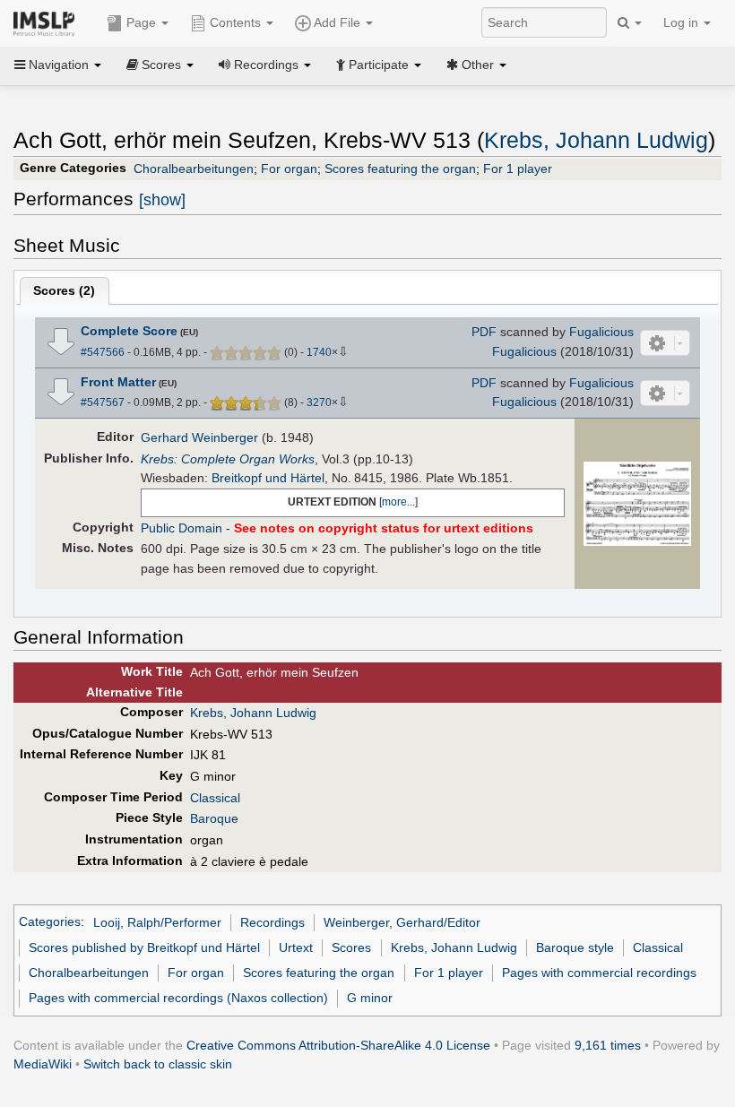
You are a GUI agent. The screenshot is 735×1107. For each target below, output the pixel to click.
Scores (351, 947)
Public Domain (181, 528)
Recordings (272, 922)
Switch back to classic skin (157, 1064)
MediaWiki (42, 1064)
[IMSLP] (48, 22)
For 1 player (517, 168)
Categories (50, 922)
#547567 (103, 402)
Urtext (296, 947)
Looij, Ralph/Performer (157, 922)
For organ (289, 168)
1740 (319, 352)
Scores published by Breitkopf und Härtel (144, 947)
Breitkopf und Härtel (268, 478)
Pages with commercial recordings (599, 972)
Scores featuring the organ (400, 168)
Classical (215, 798)
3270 (319, 402)
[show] (162, 200)
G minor (370, 997)
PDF (484, 331)
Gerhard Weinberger (199, 437)
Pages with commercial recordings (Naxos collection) (178, 997)
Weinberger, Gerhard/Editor (402, 922)
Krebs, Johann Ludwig (596, 140)
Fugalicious (601, 331)
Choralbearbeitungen (194, 168)
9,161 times (608, 1045)
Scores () (64, 290)
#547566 (103, 352)
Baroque (214, 818)
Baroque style (575, 947)
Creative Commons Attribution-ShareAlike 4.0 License (338, 1045)
